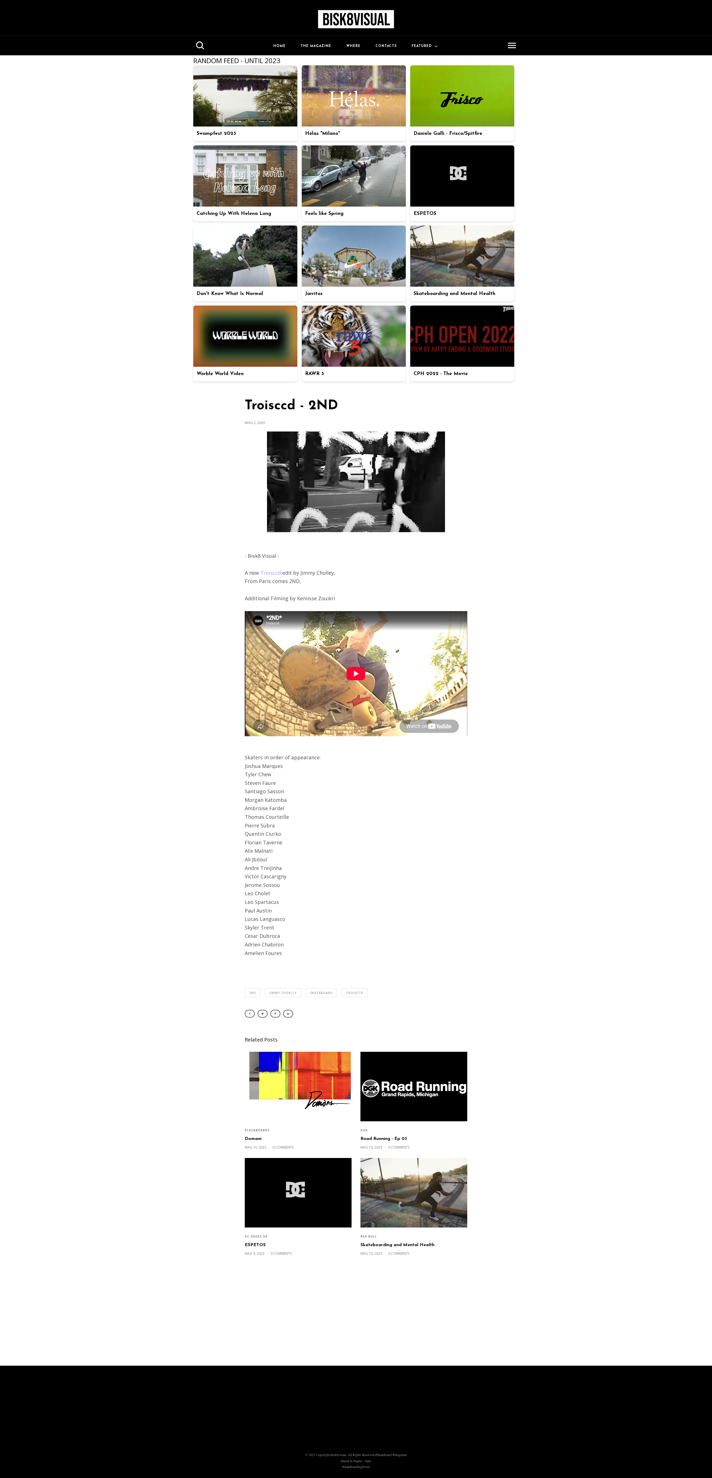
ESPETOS (255, 1245)
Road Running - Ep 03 (383, 1139)
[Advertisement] (356, 1314)
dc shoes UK (256, 1236)
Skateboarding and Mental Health (397, 1245)
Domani (253, 1139)
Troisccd (270, 572)
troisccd (354, 993)
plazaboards (257, 1130)
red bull (368, 1236)
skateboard (321, 993)
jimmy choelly (283, 993)
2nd (252, 993)
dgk (364, 1130)
